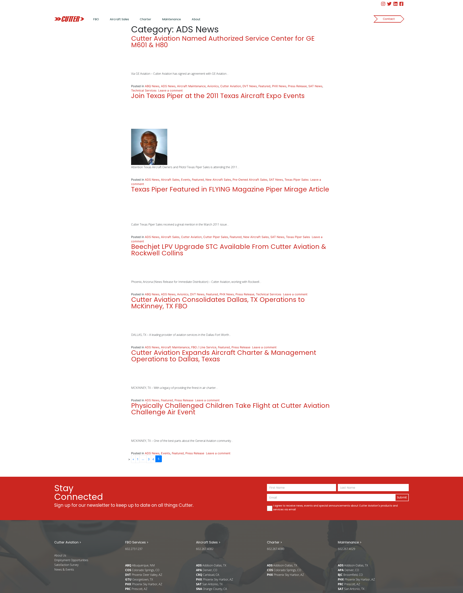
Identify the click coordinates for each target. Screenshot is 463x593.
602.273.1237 (134, 549)
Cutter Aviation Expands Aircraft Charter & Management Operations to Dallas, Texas (223, 356)
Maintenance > (350, 542)
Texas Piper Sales (296, 179)
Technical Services (143, 90)
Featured (264, 86)
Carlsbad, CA (207, 575)
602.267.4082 (204, 549)
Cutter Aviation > (67, 542)
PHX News (279, 86)
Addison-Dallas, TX (211, 565)
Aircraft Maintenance (191, 86)
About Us (60, 555)
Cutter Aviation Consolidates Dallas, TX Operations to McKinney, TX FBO (218, 303)
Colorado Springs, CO (142, 570)
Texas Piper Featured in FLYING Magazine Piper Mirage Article (230, 189)
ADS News (168, 86)
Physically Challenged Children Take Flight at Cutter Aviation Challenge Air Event (230, 409)
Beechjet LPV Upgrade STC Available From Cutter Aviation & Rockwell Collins (228, 250)
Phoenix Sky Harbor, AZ (143, 584)
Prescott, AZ (136, 589)
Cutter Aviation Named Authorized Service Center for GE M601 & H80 (223, 42)
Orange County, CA (211, 589)
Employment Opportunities (71, 560)
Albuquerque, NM (140, 565)
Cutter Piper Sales (215, 237)
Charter (145, 19)
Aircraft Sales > (208, 542)
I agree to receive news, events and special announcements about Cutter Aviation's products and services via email (335, 507)
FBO (96, 19)
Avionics (213, 86)
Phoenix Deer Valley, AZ (143, 575)
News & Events (64, 569)
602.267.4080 (275, 549)
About (196, 19)
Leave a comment (170, 90)
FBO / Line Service (203, 347)
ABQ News (152, 86)
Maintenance (171, 19)
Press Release (297, 86)
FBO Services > (136, 542)
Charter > (274, 542)
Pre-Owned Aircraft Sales (250, 179)
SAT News (315, 86)
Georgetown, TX (139, 579)
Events (185, 179)
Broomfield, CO (350, 575)
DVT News (250, 86)
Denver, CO (206, 570)
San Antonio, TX (209, 584)
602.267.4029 (346, 549)
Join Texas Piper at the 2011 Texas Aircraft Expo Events (218, 95)
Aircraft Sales (119, 19)
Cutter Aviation (230, 86)
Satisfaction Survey (66, 565)
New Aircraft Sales (218, 179)
